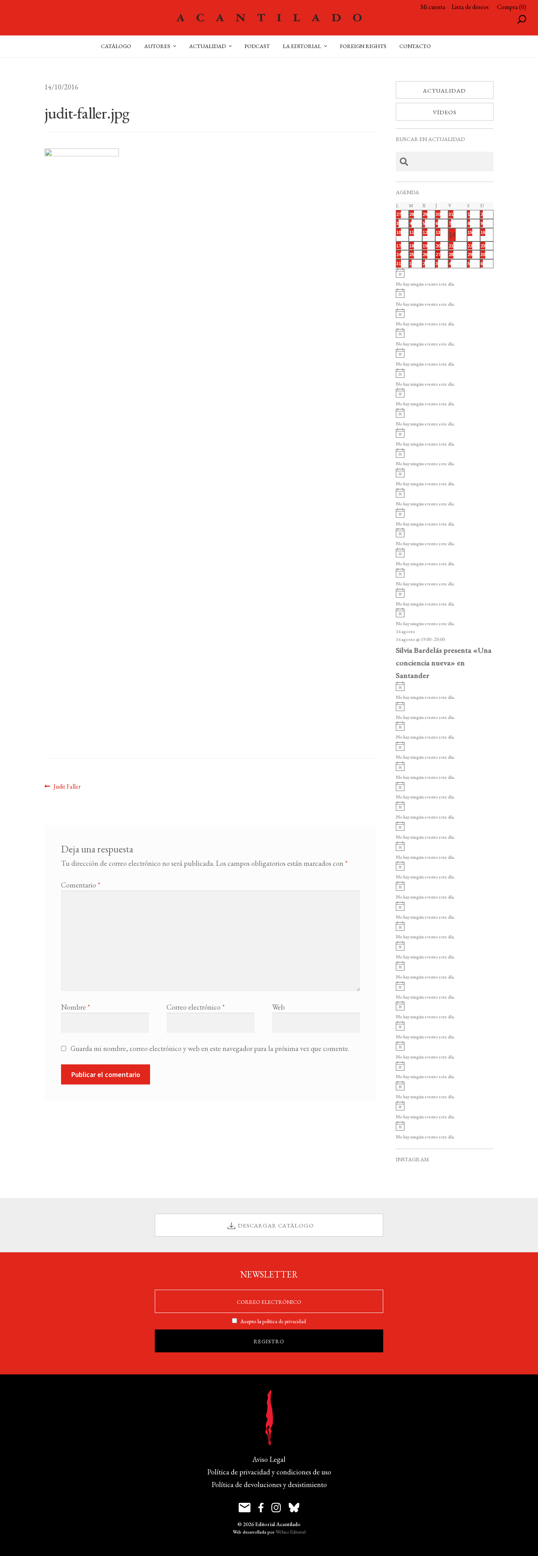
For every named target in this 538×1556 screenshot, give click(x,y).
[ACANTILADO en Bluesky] (294, 1507)
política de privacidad (284, 1321)
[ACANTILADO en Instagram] (276, 1507)
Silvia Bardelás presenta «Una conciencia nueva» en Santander (444, 662)
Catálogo (116, 46)
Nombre (75, 1007)
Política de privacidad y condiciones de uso (269, 1471)
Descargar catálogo (276, 1225)
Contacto (415, 46)
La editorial (302, 46)
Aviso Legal (269, 1459)
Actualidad (444, 90)
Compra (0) (511, 7)
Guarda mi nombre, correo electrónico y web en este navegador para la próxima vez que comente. (209, 1048)
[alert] (444, 278)
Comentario (80, 884)
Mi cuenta (432, 7)
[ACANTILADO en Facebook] (260, 1507)
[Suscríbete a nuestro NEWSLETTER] (244, 1507)
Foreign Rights (363, 46)
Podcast (257, 46)
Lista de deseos (470, 7)
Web (278, 1007)
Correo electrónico (196, 1007)
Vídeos (444, 112)
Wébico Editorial (291, 1532)
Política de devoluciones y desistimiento (269, 1484)
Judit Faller (67, 786)
